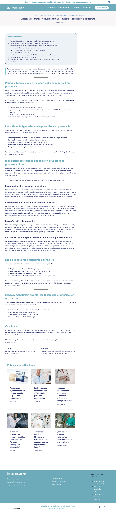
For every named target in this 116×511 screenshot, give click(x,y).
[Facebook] (99, 507)
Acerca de (51, 7)
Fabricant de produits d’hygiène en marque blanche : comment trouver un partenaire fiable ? (58, 351)
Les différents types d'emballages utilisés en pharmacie (29, 43)
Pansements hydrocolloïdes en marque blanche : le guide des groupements (17, 393)
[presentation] (17, 376)
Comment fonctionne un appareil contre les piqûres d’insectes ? (20, 351)
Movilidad (97, 486)
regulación (97, 489)
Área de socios (101, 7)
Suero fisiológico (99, 494)
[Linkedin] (108, 2)
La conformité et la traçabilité (23, 52)
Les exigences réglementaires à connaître (24, 57)
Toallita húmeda (99, 484)
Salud (95, 492)
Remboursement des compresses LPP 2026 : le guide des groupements (40, 393)
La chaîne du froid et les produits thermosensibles (30, 50)
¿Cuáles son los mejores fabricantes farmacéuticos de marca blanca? (64, 437)
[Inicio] (33, 15)
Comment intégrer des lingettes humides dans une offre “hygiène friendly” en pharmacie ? (17, 439)
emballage (58, 93)
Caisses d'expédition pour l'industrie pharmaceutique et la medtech (36, 55)
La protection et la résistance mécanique (27, 48)
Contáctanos (56, 484)
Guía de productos (100, 481)
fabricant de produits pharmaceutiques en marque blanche (31, 302)
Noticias (76, 7)
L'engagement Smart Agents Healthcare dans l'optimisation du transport (34, 59)
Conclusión (13, 62)
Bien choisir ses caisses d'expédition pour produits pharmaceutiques (33, 45)
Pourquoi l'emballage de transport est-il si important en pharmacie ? (33, 41)
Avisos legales (57, 479)
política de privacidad (59, 481)
